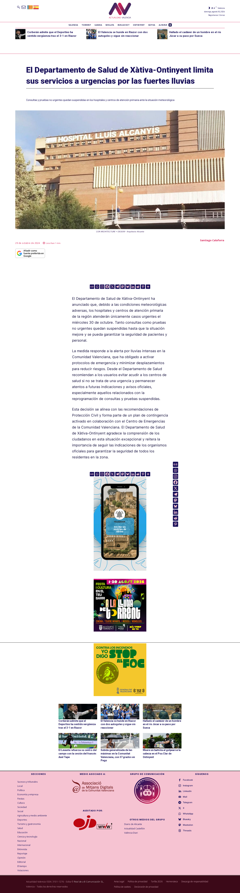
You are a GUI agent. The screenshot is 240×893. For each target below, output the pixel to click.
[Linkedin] (133, 286)
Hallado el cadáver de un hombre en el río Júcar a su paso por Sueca (162, 724)
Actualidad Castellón (134, 828)
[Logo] (120, 11)
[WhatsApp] (180, 814)
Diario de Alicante (133, 824)
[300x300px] (120, 630)
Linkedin (187, 791)
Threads (187, 830)
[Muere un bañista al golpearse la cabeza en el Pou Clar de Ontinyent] (162, 740)
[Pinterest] (143, 286)
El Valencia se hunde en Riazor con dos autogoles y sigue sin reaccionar (118, 724)
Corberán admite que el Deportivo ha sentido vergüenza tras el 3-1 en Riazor (77, 724)
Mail (185, 797)
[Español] (36, 7)
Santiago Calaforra (212, 240)
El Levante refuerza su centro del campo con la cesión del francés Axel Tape (78, 753)
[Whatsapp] (97, 286)
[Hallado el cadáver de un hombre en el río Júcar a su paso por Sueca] (162, 34)
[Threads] (180, 831)
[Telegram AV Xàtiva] (120, 573)
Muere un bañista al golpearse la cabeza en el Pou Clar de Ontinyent (162, 753)
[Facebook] (107, 286)
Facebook (188, 780)
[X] (112, 286)
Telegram (187, 802)
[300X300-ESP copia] (120, 669)
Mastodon (188, 825)
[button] (18, 7)
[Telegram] (117, 286)
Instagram (188, 785)
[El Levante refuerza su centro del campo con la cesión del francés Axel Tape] (78, 740)
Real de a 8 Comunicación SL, (89, 881)
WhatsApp (188, 813)
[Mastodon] (122, 286)
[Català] (30, 7)
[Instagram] (102, 286)
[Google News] (92, 286)
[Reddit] (138, 286)
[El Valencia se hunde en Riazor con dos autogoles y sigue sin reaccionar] (91, 34)
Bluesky (187, 819)
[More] (148, 286)
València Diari (131, 832)
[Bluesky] (127, 286)
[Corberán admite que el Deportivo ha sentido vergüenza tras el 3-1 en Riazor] (20, 34)
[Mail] (180, 797)
